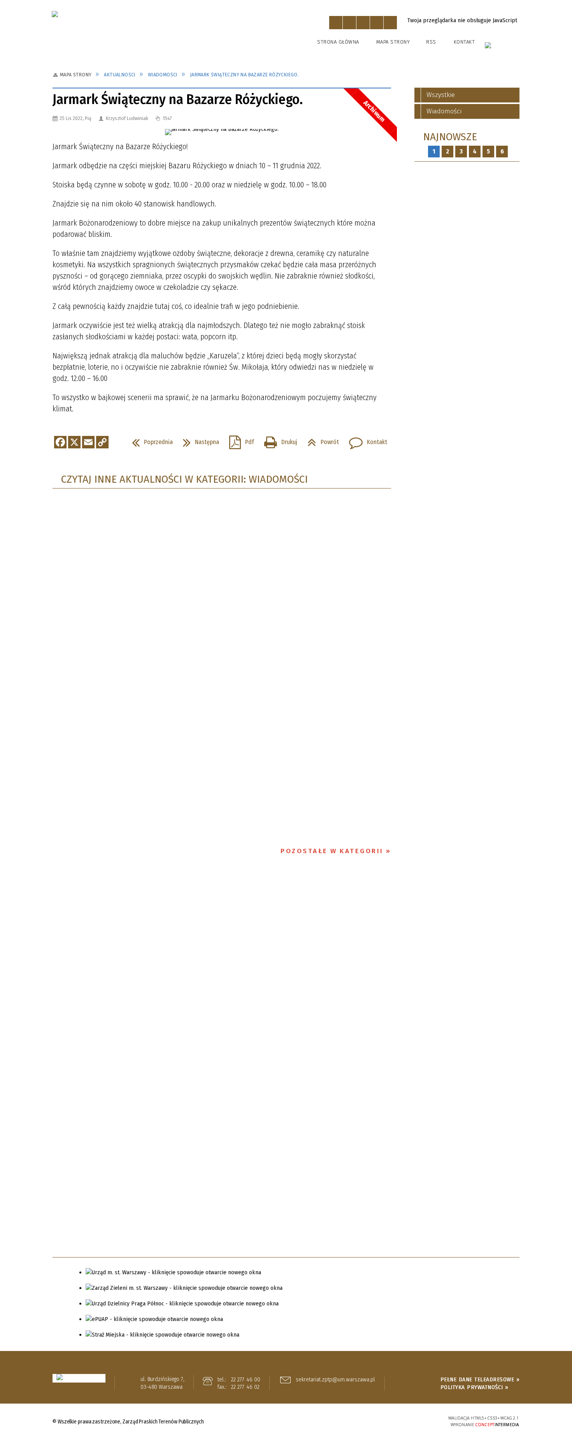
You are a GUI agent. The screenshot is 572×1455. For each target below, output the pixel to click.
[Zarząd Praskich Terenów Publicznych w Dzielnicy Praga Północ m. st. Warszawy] (155, 35)
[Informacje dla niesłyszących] (376, 22)
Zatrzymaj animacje (335, 22)
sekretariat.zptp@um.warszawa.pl (335, 1380)
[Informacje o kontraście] (390, 22)
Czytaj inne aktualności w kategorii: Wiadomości (184, 479)
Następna (198, 440)
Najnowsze (450, 137)
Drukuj (277, 440)
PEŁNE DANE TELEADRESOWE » (480, 1379)
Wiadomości (443, 111)
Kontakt (464, 42)
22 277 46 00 (245, 1379)
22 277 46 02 (245, 1386)
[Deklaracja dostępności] (363, 22)
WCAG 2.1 (410, 1420)
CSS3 (385, 1420)
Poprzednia (149, 440)
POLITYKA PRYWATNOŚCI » (474, 1387)
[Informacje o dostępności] (349, 22)
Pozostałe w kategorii (332, 851)
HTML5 (374, 1420)
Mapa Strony (393, 42)
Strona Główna (338, 42)
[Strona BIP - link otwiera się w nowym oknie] (502, 48)
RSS (431, 42)
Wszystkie (440, 95)
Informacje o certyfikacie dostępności (286, 1422)
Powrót (320, 440)
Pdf (238, 440)
